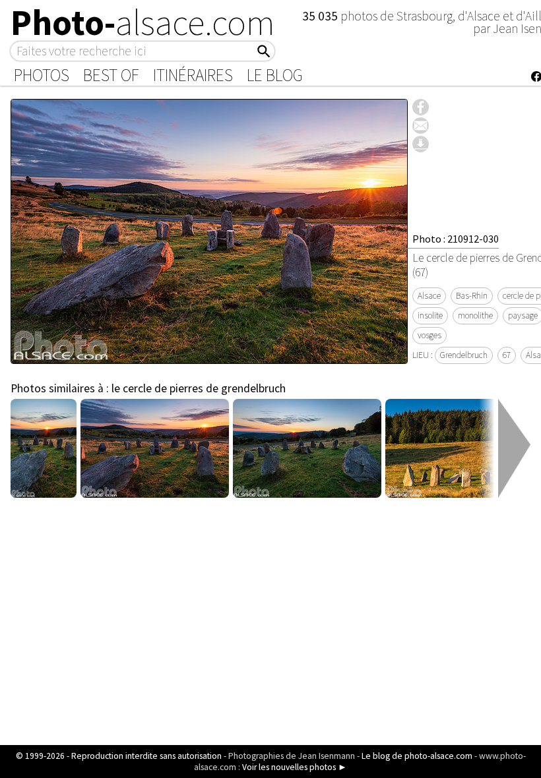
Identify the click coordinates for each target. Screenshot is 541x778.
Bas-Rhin (472, 295)
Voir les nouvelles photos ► (294, 767)
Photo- (143, 22)
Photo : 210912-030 (455, 238)
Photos (41, 75)
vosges (429, 335)
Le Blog (275, 75)
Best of (111, 75)
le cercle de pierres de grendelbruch (198, 388)
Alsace (429, 295)
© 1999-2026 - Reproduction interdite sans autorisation (119, 756)
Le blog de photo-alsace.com (417, 756)
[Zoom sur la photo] (209, 356)
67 (507, 355)
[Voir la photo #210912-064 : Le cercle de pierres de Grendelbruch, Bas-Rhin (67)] (459, 493)
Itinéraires (193, 75)
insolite (430, 315)
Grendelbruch (464, 355)
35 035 (321, 16)
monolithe (475, 315)
